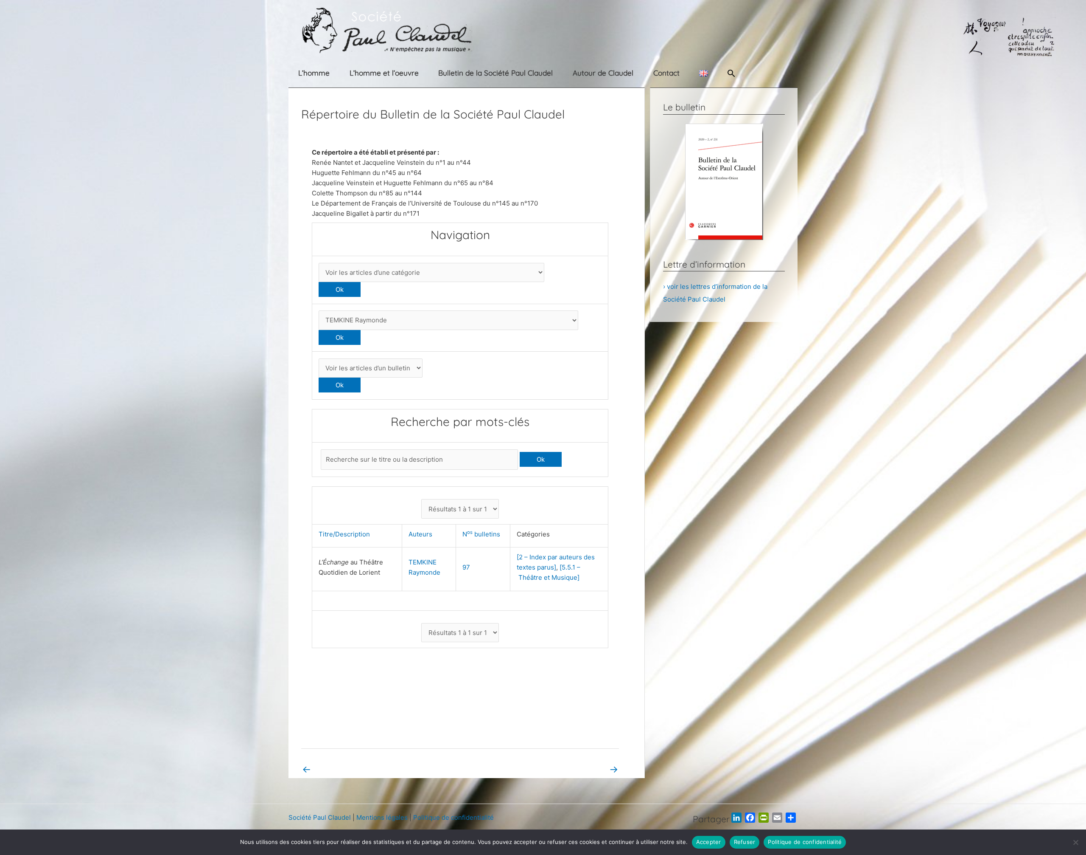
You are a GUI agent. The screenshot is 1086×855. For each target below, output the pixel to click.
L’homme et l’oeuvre (384, 72)
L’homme (314, 72)
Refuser (745, 841)
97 (466, 567)
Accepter (708, 841)
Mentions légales (382, 817)
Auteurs (422, 534)
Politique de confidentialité (453, 817)
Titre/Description (346, 534)
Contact (666, 72)
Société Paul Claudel (319, 817)
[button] (731, 73)
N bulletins (483, 534)
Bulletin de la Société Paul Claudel (495, 72)
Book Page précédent (340, 769)
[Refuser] (1075, 842)
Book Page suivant (585, 769)
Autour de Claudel (603, 72)
